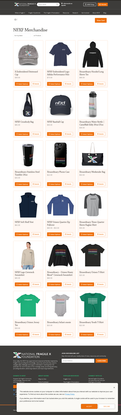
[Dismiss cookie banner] (114, 387)
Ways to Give (42, 379)
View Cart (101, 20)
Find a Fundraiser (43, 382)
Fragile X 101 (67, 379)
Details (36, 84)
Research (75, 13)
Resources (66, 13)
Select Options (23, 84)
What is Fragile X (20, 13)
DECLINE (107, 406)
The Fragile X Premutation (51, 13)
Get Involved (85, 13)
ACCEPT (89, 406)
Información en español (66, 4)
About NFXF (96, 13)
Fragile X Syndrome (34, 13)
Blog (104, 13)
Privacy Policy (69, 394)
